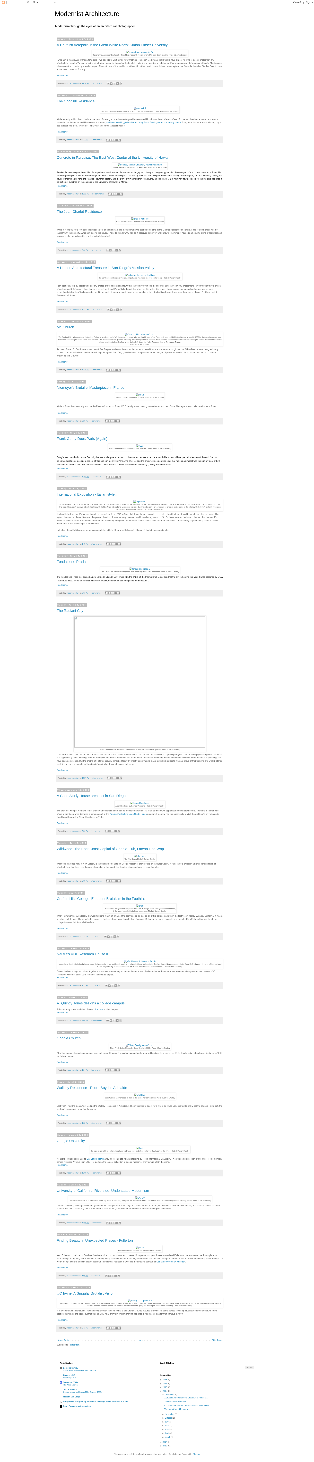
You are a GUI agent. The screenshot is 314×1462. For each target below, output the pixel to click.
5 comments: (96, 421)
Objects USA (69, 1375)
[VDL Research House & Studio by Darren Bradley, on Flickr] (140, 961)
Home (140, 1340)
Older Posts (217, 1340)
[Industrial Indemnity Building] (140, 275)
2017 (165, 1383)
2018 (165, 1379)
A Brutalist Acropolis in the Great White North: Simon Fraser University (112, 45)
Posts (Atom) (74, 1345)
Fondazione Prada (71, 562)
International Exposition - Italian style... (87, 494)
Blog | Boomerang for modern (77, 1406)
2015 (165, 1391)
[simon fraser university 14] (139, 52)
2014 (165, 1442)
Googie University (71, 1141)
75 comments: (96, 140)
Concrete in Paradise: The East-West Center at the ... (187, 1405)
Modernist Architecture (87, 13)
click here (99, 1009)
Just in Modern (70, 1389)
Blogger (196, 1454)
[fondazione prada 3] (140, 569)
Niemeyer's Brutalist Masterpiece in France (90, 387)
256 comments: (98, 194)
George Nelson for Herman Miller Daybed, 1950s (82, 1392)
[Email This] (108, 83)
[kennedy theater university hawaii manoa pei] (140, 165)
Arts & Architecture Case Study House (128, 813)
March (168, 1437)
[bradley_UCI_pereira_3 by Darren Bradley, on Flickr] (140, 1300)
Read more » (62, 75)
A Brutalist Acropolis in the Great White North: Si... (186, 1398)
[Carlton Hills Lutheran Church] (140, 334)
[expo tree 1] (140, 501)
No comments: (97, 1020)
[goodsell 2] (140, 108)
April (167, 1433)
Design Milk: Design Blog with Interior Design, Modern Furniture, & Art (95, 1401)
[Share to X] (114, 83)
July (167, 1422)
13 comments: (97, 309)
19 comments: (96, 544)
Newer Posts (63, 1340)
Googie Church (69, 1038)
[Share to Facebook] (117, 83)
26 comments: (96, 250)
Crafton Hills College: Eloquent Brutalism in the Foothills (101, 899)
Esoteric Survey (70, 1368)
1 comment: (95, 936)
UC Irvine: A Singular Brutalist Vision (85, 1293)
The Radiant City (70, 611)
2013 (165, 1446)
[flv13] (139, 446)
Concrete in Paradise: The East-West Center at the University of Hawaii (113, 157)
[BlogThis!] (111, 83)
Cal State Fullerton (96, 1158)
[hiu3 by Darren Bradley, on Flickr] (140, 1148)
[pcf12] (140, 395)
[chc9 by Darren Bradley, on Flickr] (139, 906)
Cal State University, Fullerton (171, 1261)
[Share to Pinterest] (120, 83)
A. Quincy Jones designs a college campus (91, 1003)
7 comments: (97, 477)
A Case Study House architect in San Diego (91, 796)
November (170, 1414)
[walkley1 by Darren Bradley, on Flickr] (139, 1095)
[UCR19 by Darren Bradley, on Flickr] (140, 1198)
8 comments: (97, 1223)
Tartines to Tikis (70, 1382)
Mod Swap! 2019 (69, 1378)
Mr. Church (65, 327)
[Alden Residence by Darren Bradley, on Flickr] (140, 803)
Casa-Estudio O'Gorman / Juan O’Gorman (80, 1370)
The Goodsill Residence (76, 101)
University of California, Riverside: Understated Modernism (103, 1191)
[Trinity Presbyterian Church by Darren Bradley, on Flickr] (140, 1045)
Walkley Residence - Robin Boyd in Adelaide (92, 1088)
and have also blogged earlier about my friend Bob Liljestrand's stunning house (143, 122)
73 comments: (97, 83)
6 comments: (97, 370)
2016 (165, 1387)
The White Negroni (70, 1385)
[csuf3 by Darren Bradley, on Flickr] (140, 1247)
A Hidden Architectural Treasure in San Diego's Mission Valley (105, 268)
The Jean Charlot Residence (79, 212)
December (170, 1394)
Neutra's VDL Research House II (82, 954)
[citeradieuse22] (139, 747)
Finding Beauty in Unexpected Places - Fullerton (95, 1240)
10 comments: (97, 778)
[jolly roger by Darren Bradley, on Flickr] (140, 856)
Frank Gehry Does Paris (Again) (82, 439)
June (167, 1425)
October (168, 1418)
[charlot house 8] (139, 219)
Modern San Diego (71, 1397)
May (167, 1429)
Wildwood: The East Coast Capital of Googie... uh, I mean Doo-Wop (110, 849)
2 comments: (96, 831)
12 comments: (96, 1328)
